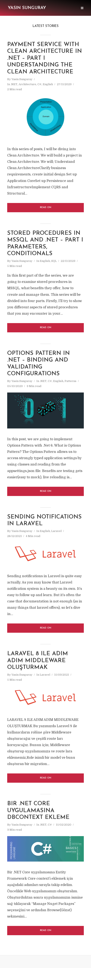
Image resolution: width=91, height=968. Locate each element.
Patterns (70, 381)
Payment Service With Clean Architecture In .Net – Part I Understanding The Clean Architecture (44, 58)
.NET (14, 84)
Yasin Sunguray (27, 8)
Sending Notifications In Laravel (44, 520)
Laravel (56, 531)
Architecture (27, 84)
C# (39, 84)
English (48, 84)
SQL (54, 261)
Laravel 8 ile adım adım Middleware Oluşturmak (37, 660)
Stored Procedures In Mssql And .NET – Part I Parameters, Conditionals (45, 244)
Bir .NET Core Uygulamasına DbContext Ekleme (38, 810)
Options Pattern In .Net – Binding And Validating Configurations (38, 364)
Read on (45, 207)
